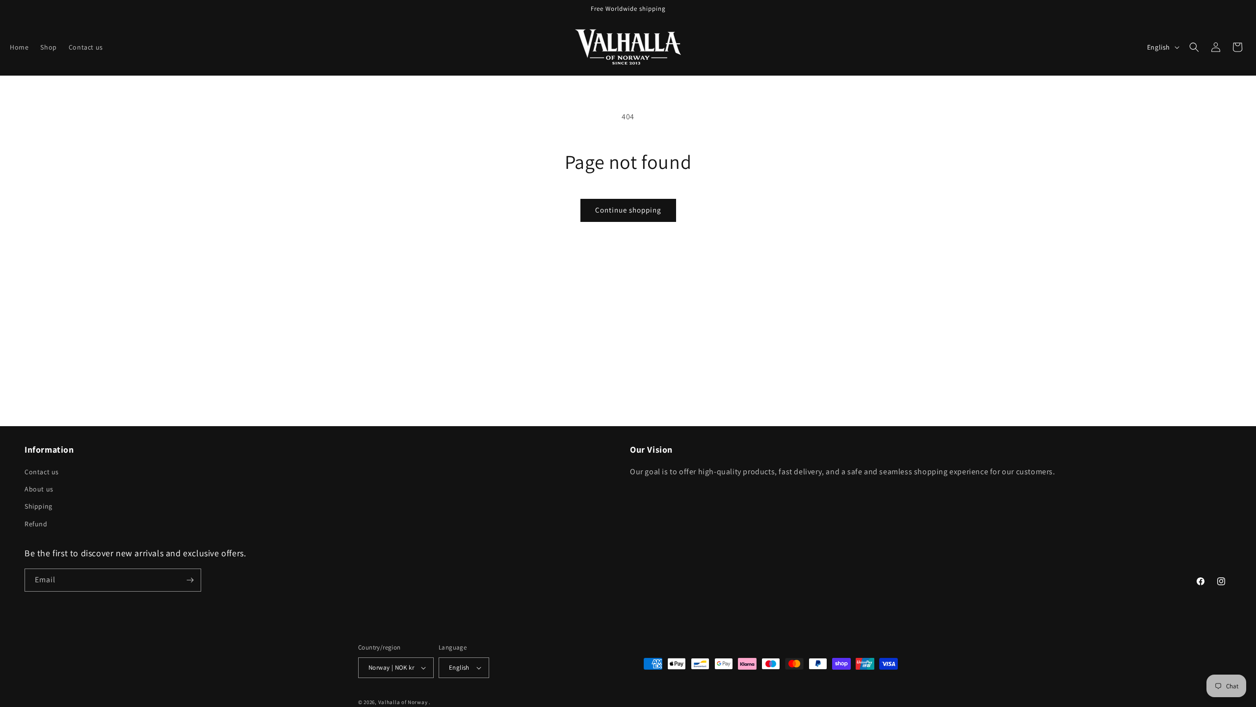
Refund (36, 523)
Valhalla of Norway (403, 702)
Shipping (38, 506)
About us (39, 489)
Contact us (42, 471)
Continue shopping (628, 210)
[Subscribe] (190, 580)
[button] (1194, 47)
